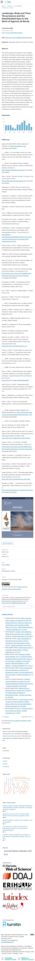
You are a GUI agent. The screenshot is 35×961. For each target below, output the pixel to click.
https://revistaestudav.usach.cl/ (12, 736)
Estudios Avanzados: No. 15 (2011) (22, 665)
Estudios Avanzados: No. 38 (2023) (16, 686)
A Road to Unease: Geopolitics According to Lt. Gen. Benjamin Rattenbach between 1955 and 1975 (19, 681)
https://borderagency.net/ (18, 146)
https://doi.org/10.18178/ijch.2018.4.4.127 (14, 346)
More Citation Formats (9, 606)
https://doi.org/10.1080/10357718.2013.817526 (16, 438)
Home (3, 6)
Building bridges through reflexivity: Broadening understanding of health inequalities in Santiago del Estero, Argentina (17, 807)
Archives (9, 6)
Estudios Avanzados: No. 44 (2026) (15, 706)
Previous (6, 717)
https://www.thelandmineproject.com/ (13, 170)
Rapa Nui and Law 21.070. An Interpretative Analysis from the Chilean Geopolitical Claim (16, 815)
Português (6, 766)
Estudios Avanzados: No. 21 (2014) (16, 629)
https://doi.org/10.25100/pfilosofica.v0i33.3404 (16, 479)
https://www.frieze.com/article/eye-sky (13, 181)
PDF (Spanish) (8, 543)
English (5, 761)
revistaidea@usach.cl (7, 942)
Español (5, 764)
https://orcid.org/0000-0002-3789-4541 (12, 32)
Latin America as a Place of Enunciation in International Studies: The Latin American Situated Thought (15, 828)
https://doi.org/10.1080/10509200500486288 (15, 380)
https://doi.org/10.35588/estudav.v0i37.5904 (18, 37)
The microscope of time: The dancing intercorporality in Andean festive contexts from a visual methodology (19, 702)
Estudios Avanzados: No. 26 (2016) (21, 645)
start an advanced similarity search (20, 720)
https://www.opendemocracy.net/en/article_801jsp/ (17, 490)
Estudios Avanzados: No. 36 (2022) (22, 636)
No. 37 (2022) (17, 6)
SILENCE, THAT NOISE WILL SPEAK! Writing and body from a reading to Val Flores (18, 634)
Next (30, 717)
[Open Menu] (2, 2)
